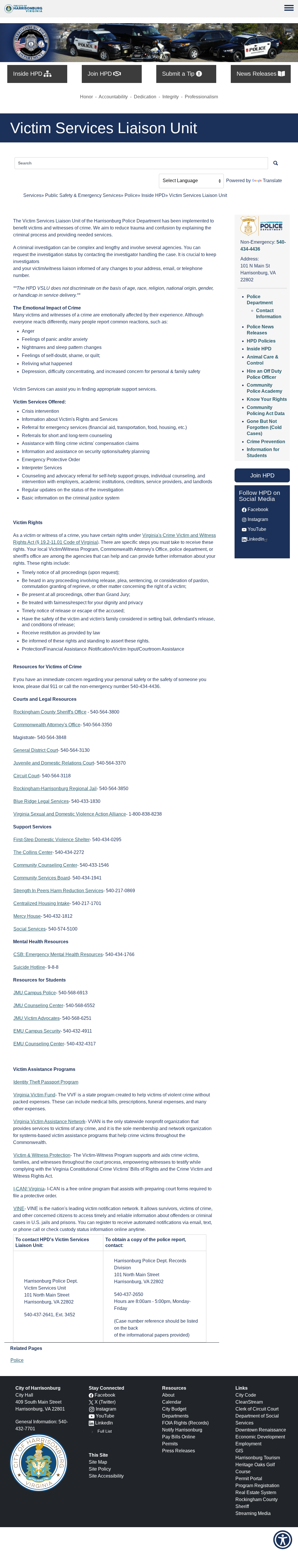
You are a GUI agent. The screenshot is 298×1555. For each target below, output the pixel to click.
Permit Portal (248, 1478)
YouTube (257, 529)
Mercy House (27, 916)
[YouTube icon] (92, 1415)
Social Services (29, 928)
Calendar (171, 1402)
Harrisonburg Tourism (257, 1457)
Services (32, 195)
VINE (18, 1208)
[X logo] (91, 1402)
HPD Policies (261, 340)
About (168, 1395)
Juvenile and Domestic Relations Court (53, 763)
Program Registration (257, 1485)
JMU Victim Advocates (36, 1018)
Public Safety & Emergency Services (83, 195)
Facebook (258, 509)
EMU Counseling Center (38, 1043)
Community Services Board (41, 877)
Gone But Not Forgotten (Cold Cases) (264, 427)
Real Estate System (255, 1492)
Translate (272, 180)
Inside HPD (153, 195)
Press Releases (178, 1450)
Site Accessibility (106, 1475)
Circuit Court (26, 775)
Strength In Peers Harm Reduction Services (58, 890)
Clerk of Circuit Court (257, 1408)
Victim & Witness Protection (41, 1155)
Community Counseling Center (45, 865)
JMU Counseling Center (38, 1005)
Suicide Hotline (29, 967)
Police (131, 195)
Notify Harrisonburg (182, 1429)
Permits (170, 1443)
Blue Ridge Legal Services (41, 801)
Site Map (98, 1462)
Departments (175, 1415)
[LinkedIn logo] (91, 1422)
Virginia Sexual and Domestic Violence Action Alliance (69, 814)
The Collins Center (32, 852)
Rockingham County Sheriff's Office (49, 711)
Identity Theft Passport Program (45, 1082)
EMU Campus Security (37, 1031)
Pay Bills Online (178, 1436)
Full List (104, 1431)
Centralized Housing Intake (41, 903)
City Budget (174, 1408)
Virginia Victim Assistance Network (49, 1121)
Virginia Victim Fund (34, 1094)
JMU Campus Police (34, 992)
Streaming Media (253, 1513)
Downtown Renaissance (260, 1429)
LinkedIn (255, 539)
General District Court (35, 750)
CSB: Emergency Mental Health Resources (58, 954)
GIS (239, 1450)
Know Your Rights (267, 399)
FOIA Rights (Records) (185, 1422)
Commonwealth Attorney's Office (46, 724)
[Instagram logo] (92, 1408)
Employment (248, 1443)
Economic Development (260, 1436)
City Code (245, 1395)
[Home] (23, 8)
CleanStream (249, 1402)
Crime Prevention (266, 441)
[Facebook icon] (91, 1395)
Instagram (258, 519)
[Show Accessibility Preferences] (282, 1539)
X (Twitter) (105, 1402)
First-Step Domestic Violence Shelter (51, 839)
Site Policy (100, 1469)
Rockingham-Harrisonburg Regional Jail (55, 788)
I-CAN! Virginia (29, 1188)
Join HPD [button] (262, 475)
